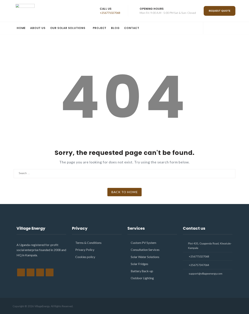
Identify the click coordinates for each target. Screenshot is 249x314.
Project (100, 28)
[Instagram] (221, 28)
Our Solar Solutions (67, 28)
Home (21, 28)
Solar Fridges (139, 264)
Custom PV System (143, 242)
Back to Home (124, 192)
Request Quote (219, 11)
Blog (115, 28)
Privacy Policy (84, 249)
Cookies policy (85, 257)
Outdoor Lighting (142, 278)
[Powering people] (40, 11)
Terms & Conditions (88, 242)
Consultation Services (145, 249)
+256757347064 (199, 265)
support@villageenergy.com (205, 273)
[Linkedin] (228, 28)
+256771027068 (110, 12)
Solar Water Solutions (145, 257)
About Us (37, 28)
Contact (131, 28)
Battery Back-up (142, 271)
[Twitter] (214, 28)
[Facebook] (207, 28)
